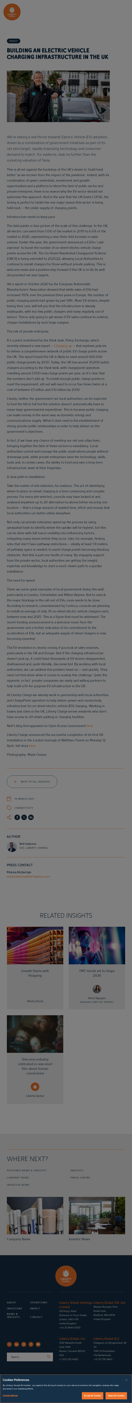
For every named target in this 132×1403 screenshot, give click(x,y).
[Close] (126, 1380)
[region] (66, 1388)
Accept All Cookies (92, 1395)
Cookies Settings (10, 1395)
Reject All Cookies (116, 1395)
